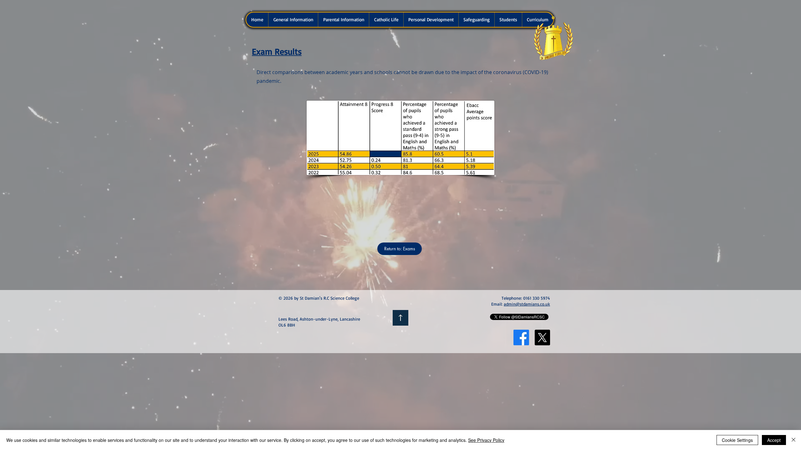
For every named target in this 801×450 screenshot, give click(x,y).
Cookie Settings (737, 440)
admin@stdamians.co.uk (527, 304)
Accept (774, 440)
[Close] (793, 440)
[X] (542, 337)
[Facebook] (521, 337)
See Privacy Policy (486, 440)
